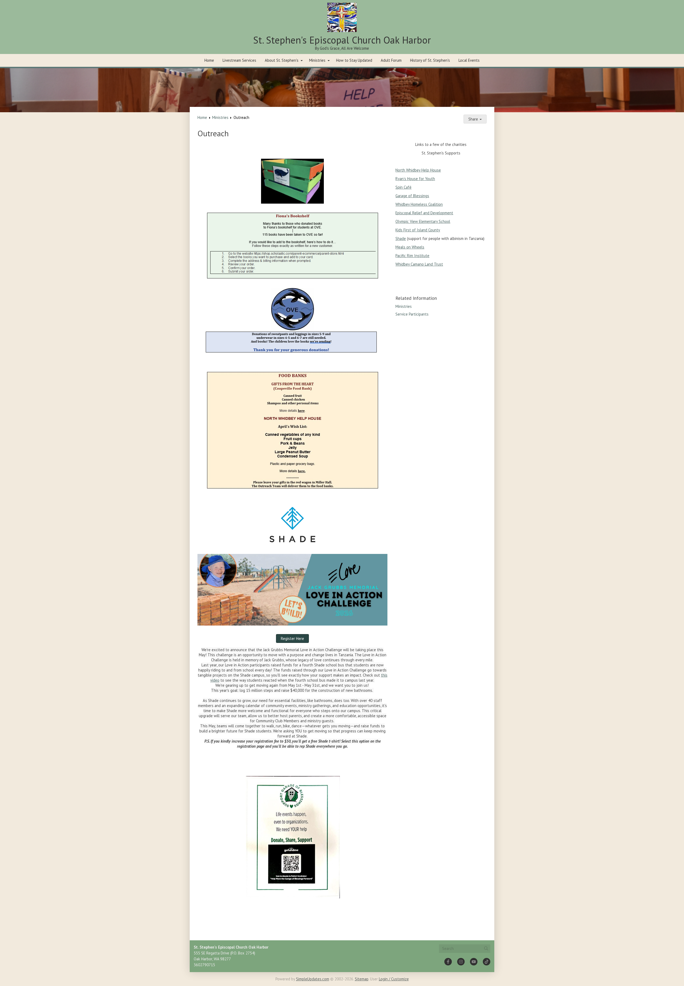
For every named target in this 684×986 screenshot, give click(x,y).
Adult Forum (391, 60)
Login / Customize (394, 978)
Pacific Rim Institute (412, 255)
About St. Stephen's (281, 60)
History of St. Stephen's (430, 60)
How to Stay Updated (354, 60)
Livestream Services (239, 60)
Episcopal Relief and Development (424, 212)
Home (209, 60)
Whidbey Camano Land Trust (419, 264)
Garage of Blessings (412, 195)
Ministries (317, 60)
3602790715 (204, 964)
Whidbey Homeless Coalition (419, 204)
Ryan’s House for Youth (415, 178)
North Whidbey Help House (418, 170)
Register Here (292, 638)
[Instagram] (460, 961)
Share (473, 119)
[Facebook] (448, 961)
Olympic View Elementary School (422, 221)
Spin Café (403, 187)
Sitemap (361, 978)
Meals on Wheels (409, 247)
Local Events (469, 60)
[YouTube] (473, 961)
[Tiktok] (486, 961)
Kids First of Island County (417, 229)
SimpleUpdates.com (312, 978)
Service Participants (412, 314)
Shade (400, 238)
